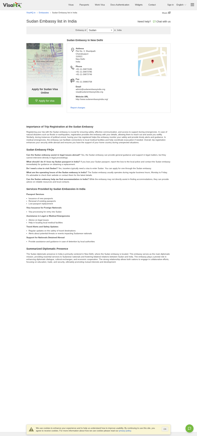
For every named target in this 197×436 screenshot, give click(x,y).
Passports (84, 4)
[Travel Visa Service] (12, 5)
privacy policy (125, 430)
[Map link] (152, 61)
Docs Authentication (119, 4)
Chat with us (163, 21)
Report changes (78, 107)
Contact (152, 4)
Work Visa (100, 4)
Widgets (139, 4)
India (118, 30)
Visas (71, 4)
